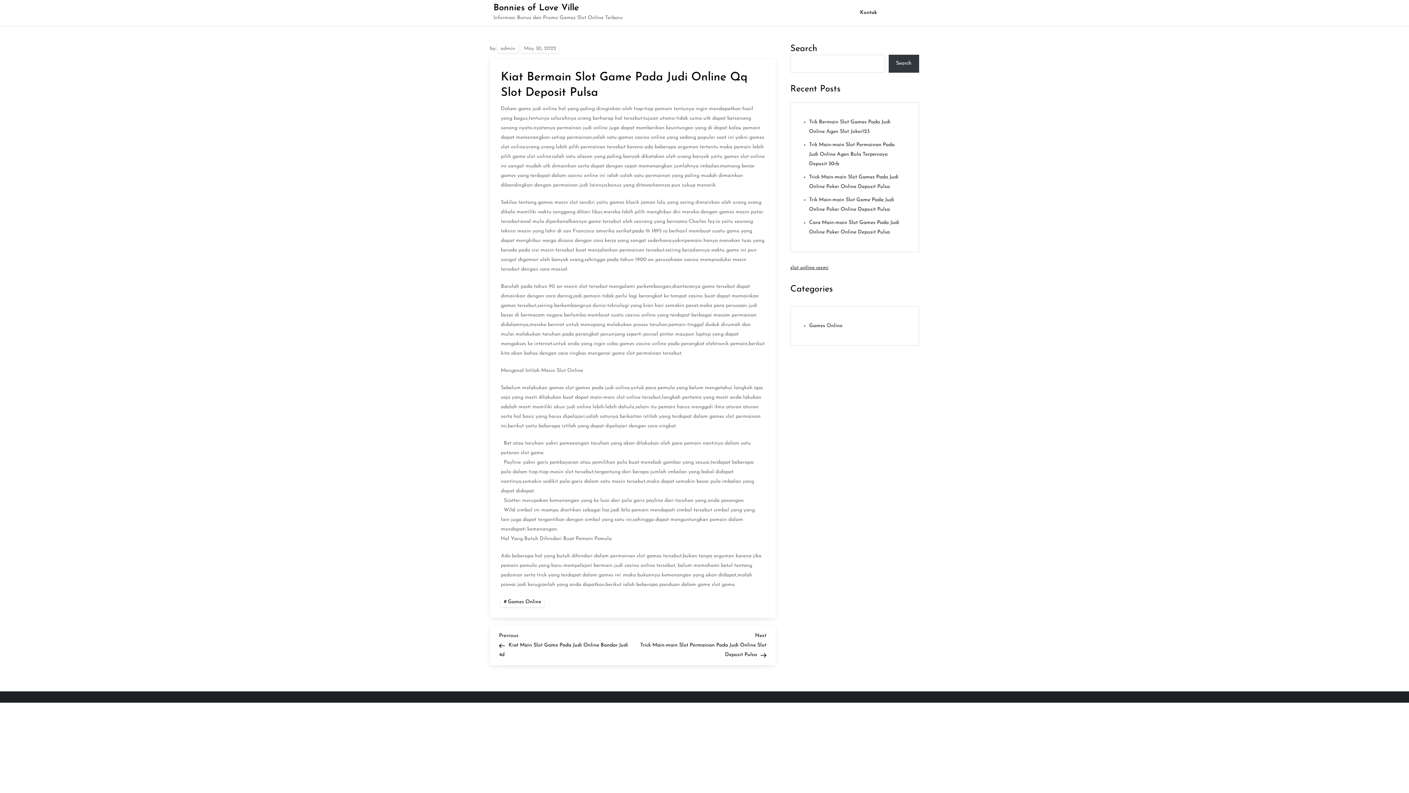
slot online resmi (809, 268)
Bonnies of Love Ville (536, 8)
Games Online (524, 602)
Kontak (868, 12)
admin (507, 48)
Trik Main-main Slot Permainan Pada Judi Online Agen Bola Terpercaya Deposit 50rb (852, 154)
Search (803, 48)
